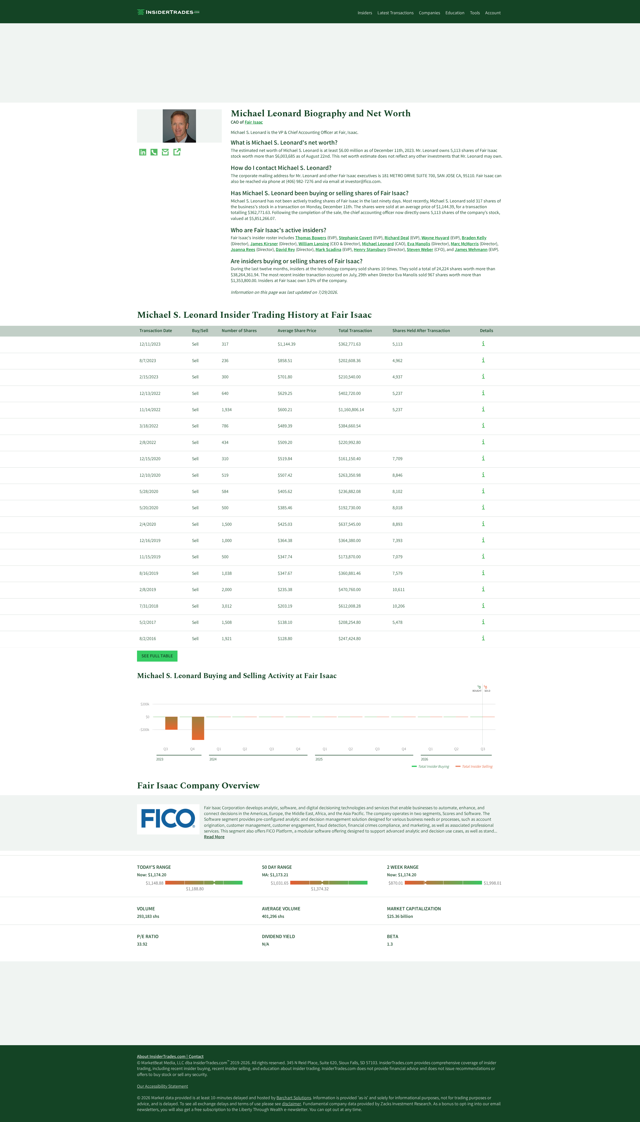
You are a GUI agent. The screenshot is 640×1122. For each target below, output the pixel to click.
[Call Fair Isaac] (154, 153)
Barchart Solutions (293, 1098)
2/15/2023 (149, 377)
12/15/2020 (150, 459)
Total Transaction (355, 331)
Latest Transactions (396, 13)
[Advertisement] (287, 63)
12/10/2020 (150, 475)
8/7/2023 (148, 361)
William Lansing (313, 244)
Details (486, 331)
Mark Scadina (328, 250)
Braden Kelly (474, 238)
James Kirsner (264, 244)
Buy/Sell (200, 331)
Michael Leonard (378, 244)
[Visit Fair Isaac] (177, 153)
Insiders (365, 13)
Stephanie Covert (355, 238)
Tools (475, 13)
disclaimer (291, 1104)
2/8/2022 (148, 443)
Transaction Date (156, 331)
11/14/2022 (150, 410)
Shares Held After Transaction (421, 331)
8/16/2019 (149, 574)
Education (455, 13)
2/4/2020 (148, 524)
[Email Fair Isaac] (165, 153)
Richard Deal (396, 238)
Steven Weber (420, 250)
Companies (429, 13)
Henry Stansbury (370, 250)
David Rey (285, 250)
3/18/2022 (149, 426)
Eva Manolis (418, 244)
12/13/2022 (150, 394)
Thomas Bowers (310, 238)
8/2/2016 (148, 639)
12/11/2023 (150, 344)
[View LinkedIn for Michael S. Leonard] (143, 153)
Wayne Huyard (435, 238)
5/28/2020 (149, 492)
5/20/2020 (149, 508)
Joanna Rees (243, 250)
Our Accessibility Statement (162, 1086)
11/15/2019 (150, 557)
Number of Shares (239, 331)
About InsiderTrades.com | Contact (170, 1057)
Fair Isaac (254, 122)
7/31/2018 (149, 606)
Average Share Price (297, 331)
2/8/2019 (148, 590)
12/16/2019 (150, 541)
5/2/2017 (148, 623)
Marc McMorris (465, 244)
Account (493, 13)
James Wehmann (471, 250)
